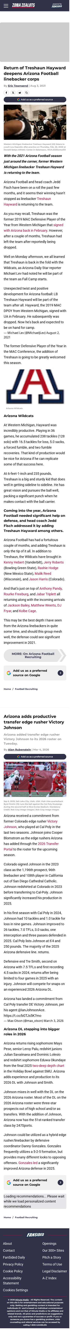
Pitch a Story (51, 1257)
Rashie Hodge (48, 568)
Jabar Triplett (46, 594)
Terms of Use (52, 1264)
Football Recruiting (26, 689)
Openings (49, 1243)
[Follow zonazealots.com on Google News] (60, 673)
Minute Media (22, 1300)
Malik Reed (43, 573)
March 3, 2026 (53, 1021)
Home (7, 689)
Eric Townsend (18, 85)
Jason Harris (38, 579)
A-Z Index (49, 1278)
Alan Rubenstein (19, 749)
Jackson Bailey (18, 605)
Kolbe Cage (27, 611)
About (7, 1243)
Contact (9, 1250)
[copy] (26, 92)
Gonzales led (28, 1163)
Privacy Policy (13, 1264)
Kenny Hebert (14, 562)
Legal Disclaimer (54, 1271)
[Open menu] (6, 5)
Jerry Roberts (54, 562)
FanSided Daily (14, 1257)
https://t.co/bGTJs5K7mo (22, 1016)
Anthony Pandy (50, 588)
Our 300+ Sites (53, 1250)
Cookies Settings (15, 1290)
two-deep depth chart (48, 1066)
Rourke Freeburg (16, 594)
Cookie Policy (13, 1271)
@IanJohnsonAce (31, 1010)
